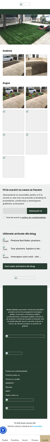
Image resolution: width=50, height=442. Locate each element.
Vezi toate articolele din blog (20, 266)
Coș (45, 440)
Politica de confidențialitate (16, 371)
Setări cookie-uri (12, 395)
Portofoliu (15, 440)
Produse (35, 440)
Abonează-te (35, 211)
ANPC (8, 391)
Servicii (25, 440)
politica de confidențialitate (34, 217)
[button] (3, 430)
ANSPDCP (10, 383)
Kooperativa (37, 426)
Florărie (5, 440)
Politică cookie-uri (13, 375)
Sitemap (9, 387)
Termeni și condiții (13, 379)
